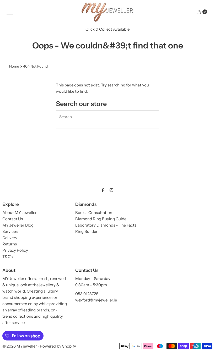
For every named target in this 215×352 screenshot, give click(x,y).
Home (14, 66)
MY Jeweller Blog (18, 225)
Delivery (9, 237)
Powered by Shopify (58, 346)
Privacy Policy (15, 250)
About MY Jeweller (19, 212)
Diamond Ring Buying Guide (100, 218)
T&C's (7, 256)
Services (10, 231)
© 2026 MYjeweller (19, 346)
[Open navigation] (10, 11)
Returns (9, 243)
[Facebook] (103, 190)
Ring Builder (86, 231)
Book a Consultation (93, 212)
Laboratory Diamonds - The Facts (105, 225)
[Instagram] (111, 190)
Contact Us (12, 218)
